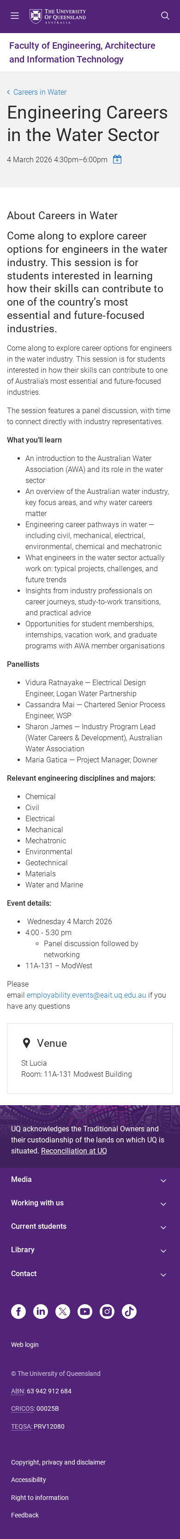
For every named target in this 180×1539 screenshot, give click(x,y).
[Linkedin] (40, 1312)
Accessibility (28, 1479)
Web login (25, 1344)
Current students (38, 1226)
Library (23, 1249)
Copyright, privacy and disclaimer (58, 1462)
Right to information (40, 1497)
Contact (23, 1273)
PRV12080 (49, 1426)
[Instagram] (107, 1312)
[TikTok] (129, 1312)
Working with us (37, 1202)
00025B (47, 1408)
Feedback (25, 1515)
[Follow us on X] (62, 1312)
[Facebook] (18, 1312)
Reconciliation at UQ (74, 1151)
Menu (15, 16)
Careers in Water (39, 92)
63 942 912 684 (49, 1391)
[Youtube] (85, 1312)
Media (21, 1179)
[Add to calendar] (118, 159)
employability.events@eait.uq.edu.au (86, 995)
